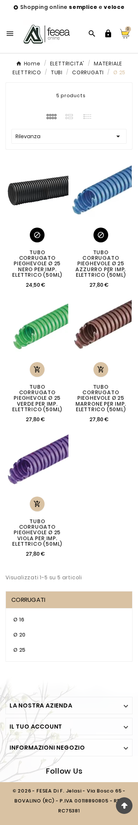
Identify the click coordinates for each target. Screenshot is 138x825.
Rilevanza (69, 136)
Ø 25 (19, 650)
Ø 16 (19, 619)
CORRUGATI (28, 600)
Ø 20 (19, 634)
